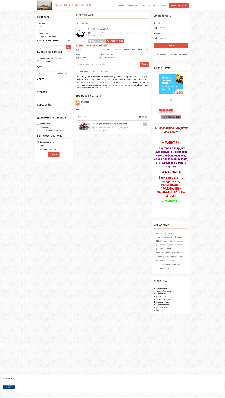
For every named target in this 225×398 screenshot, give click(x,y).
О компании (83, 71)
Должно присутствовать (51, 117)
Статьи (40, 27)
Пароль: (157, 34)
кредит (174, 257)
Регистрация (43, 33)
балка (172, 241)
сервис (172, 260)
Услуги (85, 102)
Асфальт (159, 233)
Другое (78, 109)
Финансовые (161, 241)
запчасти (170, 249)
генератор (181, 241)
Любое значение (46, 58)
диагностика (161, 245)
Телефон (42, 92)
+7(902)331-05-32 (116, 41)
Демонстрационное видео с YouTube (54, 130)
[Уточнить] (90, 117)
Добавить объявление (179, 5)
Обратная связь (132, 5)
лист (181, 257)
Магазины (162, 5)
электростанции (162, 268)
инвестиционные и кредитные (170, 253)
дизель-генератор (175, 245)
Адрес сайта (44, 105)
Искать (55, 154)
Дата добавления (47, 142)
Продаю (177, 237)
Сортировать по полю (49, 135)
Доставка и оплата (100, 71)
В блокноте (158, 310)
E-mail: (157, 23)
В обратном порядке (48, 149)
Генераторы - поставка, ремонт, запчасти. (109, 124)
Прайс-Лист (44, 127)
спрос (60, 58)
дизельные (160, 249)
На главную (42, 23)
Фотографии (45, 124)
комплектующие (162, 257)
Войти (171, 45)
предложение (45, 61)
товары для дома (163, 264)
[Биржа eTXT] (171, 84)
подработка (161, 260)
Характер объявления (49, 52)
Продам (168, 233)
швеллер (176, 264)
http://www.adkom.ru (107, 58)
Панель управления (148, 5)
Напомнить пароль (180, 55)
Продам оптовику (164, 237)
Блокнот (121, 5)
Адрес (40, 79)
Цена (40, 66)
